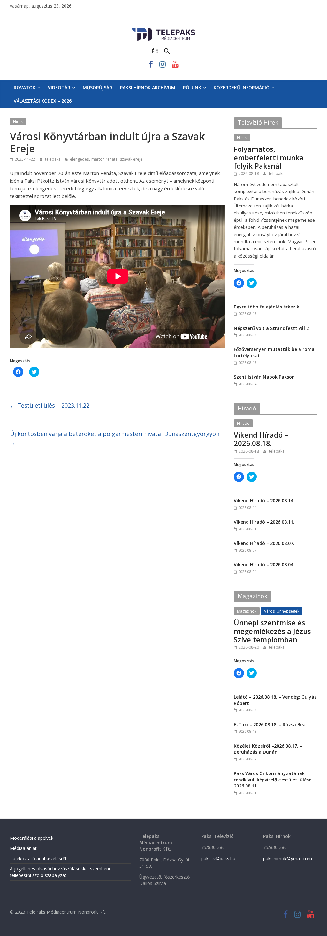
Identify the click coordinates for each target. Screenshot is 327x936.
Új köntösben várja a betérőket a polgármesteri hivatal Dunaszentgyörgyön (114, 438)
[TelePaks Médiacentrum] (163, 29)
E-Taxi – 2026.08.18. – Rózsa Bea (270, 725)
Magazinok (246, 611)
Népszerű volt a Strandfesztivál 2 (271, 328)
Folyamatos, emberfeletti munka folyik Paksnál (269, 157)
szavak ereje (131, 159)
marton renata (104, 159)
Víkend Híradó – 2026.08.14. (264, 500)
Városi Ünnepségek (281, 611)
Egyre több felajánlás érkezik (266, 307)
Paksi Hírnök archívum (147, 87)
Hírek (18, 121)
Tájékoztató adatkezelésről (38, 858)
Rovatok (24, 87)
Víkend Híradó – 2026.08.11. (264, 522)
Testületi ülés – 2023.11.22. (50, 405)
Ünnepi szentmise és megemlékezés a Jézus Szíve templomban (272, 631)
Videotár (59, 87)
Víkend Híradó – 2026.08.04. (264, 565)
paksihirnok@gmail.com (287, 858)
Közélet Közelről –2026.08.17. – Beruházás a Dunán (268, 749)
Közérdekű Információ (242, 87)
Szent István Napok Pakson (264, 377)
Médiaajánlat (23, 848)
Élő (155, 51)
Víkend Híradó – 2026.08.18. (261, 439)
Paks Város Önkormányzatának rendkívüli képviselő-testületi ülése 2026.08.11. (272, 779)
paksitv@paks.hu (218, 858)
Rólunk (192, 87)
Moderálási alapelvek (31, 838)
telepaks (53, 159)
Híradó (243, 423)
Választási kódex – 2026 (43, 101)
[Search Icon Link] (167, 51)
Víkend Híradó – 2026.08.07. (264, 543)
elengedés (79, 159)
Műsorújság (97, 87)
